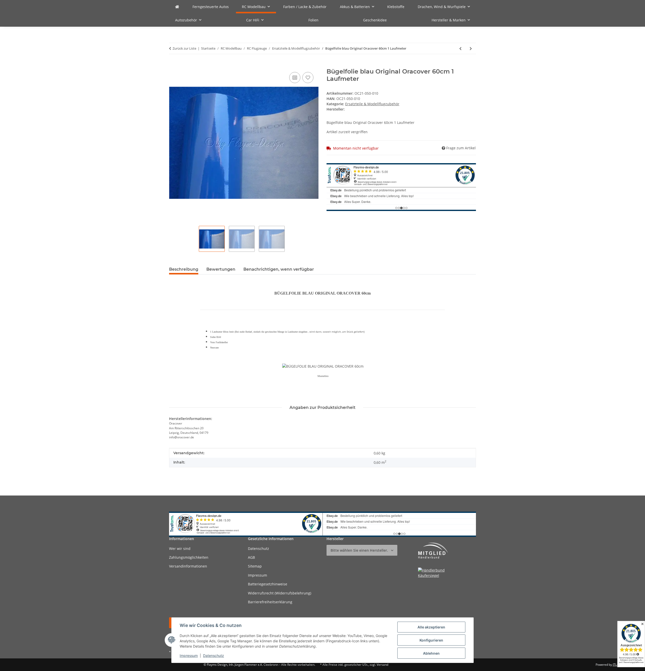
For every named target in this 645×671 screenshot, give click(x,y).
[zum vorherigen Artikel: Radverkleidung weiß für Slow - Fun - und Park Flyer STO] (460, 48)
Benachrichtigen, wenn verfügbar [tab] (278, 269)
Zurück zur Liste (184, 48)
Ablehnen (431, 653)
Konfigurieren (431, 640)
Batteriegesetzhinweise (267, 584)
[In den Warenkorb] (173, 65)
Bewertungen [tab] (220, 269)
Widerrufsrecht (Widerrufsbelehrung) (279, 593)
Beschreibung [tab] (183, 269)
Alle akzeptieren (431, 627)
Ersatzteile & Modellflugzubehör (372, 103)
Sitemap (255, 566)
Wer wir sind (179, 548)
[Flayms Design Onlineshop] (177, 6)
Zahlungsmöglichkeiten (188, 557)
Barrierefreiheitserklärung (270, 601)
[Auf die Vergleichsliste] (294, 77)
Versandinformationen (188, 566)
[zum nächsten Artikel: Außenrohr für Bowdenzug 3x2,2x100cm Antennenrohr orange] (471, 48)
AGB (251, 557)
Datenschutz (213, 655)
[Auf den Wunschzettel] (307, 77)
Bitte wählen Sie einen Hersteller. (359, 550)
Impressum (189, 655)
